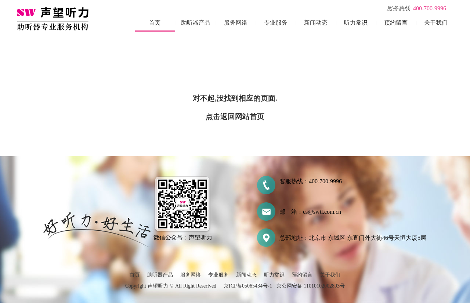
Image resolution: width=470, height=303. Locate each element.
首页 (154, 22)
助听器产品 (195, 22)
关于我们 (436, 22)
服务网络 (235, 22)
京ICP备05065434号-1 (248, 286)
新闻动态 (316, 22)
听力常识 (356, 22)
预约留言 (396, 22)
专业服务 (276, 22)
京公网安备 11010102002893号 (310, 286)
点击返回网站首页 (235, 116)
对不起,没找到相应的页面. (235, 98)
